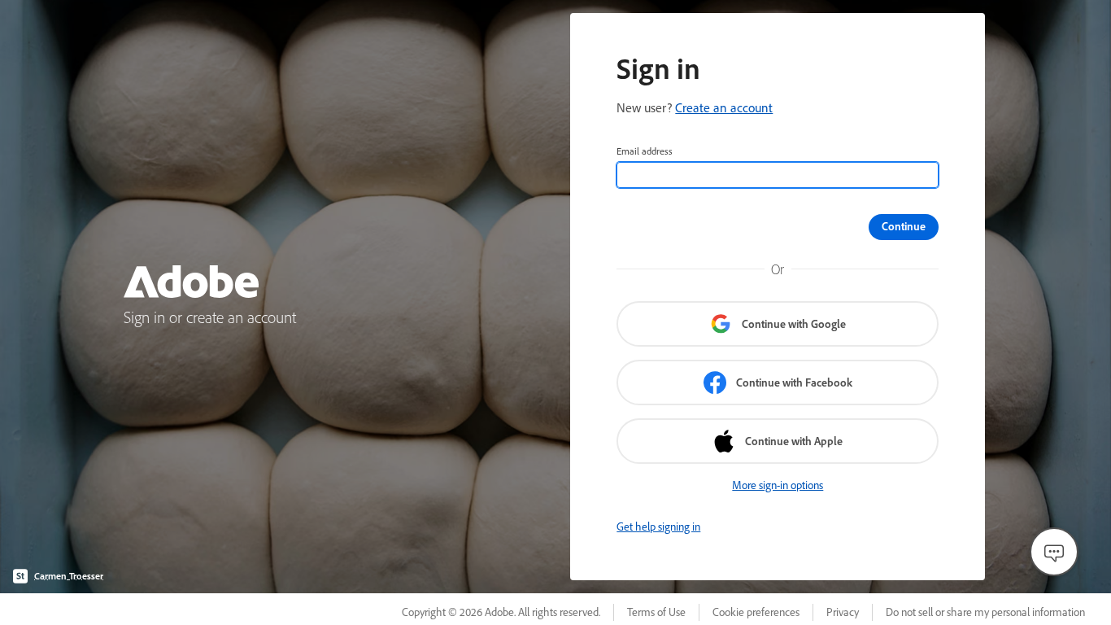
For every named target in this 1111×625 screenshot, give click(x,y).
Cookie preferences (755, 612)
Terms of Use (656, 612)
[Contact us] (1054, 551)
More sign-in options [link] (777, 485)
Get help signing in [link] (658, 526)
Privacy (842, 612)
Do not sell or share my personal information (985, 612)
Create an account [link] (724, 107)
